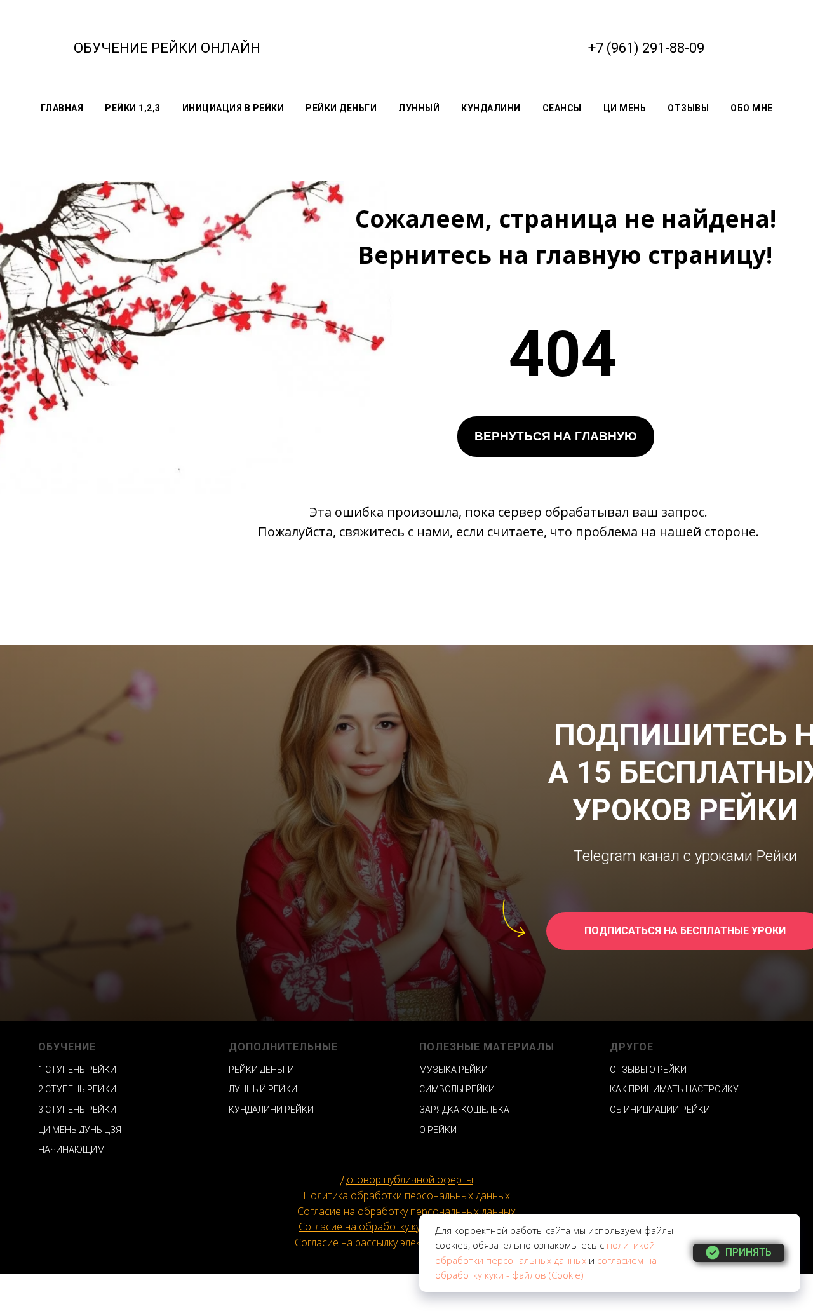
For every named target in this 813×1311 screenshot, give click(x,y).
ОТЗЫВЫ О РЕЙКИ (648, 1069)
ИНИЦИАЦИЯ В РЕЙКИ (233, 108)
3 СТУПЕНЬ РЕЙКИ (77, 1109)
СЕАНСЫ (562, 108)
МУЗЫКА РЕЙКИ (453, 1069)
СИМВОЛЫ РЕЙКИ (457, 1089)
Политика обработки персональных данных (406, 1195)
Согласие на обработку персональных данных (406, 1211)
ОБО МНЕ (751, 108)
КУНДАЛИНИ (491, 108)
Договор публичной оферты (406, 1179)
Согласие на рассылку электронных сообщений (406, 1242)
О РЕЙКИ (438, 1130)
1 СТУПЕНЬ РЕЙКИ (77, 1069)
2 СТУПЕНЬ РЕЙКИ (77, 1089)
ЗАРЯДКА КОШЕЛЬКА (464, 1109)
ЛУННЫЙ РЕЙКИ (263, 1089)
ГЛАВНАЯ (62, 108)
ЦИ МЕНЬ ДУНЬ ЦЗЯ (79, 1130)
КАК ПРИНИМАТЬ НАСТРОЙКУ (674, 1089)
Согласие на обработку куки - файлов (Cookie (405, 1226)
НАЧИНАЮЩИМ (71, 1150)
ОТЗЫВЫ (688, 108)
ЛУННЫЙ (419, 108)
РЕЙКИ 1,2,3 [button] (133, 108)
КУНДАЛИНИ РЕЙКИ (271, 1109)
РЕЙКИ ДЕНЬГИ (341, 108)
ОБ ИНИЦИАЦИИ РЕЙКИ (660, 1109)
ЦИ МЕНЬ (625, 108)
